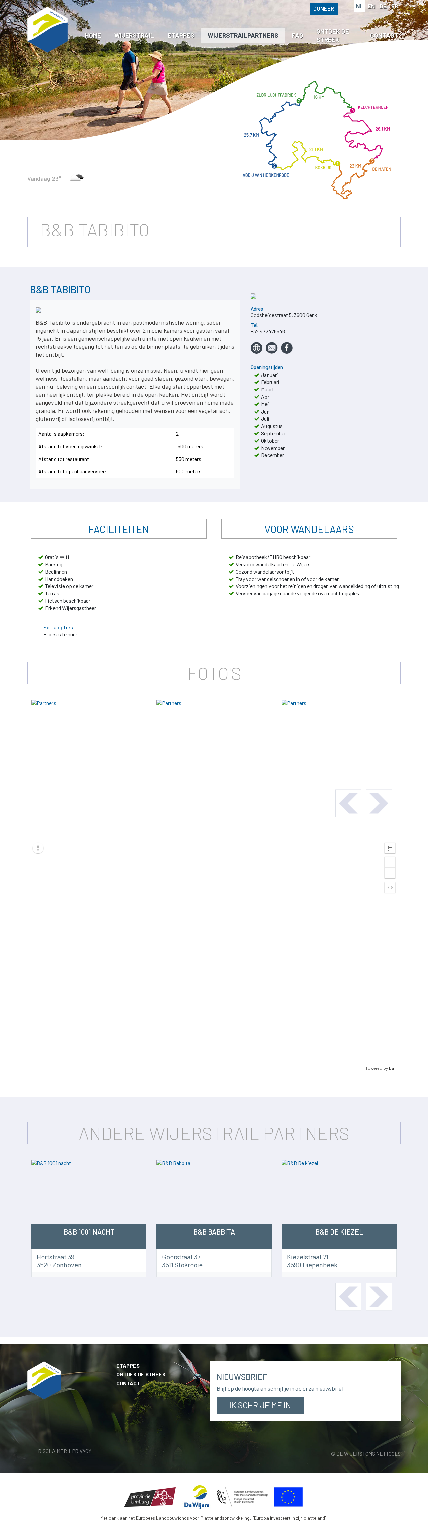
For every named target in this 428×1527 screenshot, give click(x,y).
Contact (128, 1383)
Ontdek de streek (141, 1374)
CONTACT (384, 35)
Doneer (323, 8)
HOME (93, 35)
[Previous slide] (348, 803)
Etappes (128, 1365)
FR (394, 6)
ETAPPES (181, 35)
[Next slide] (379, 803)
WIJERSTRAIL (134, 35)
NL (359, 6)
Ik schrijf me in (260, 1405)
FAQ (297, 35)
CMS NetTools (383, 1454)
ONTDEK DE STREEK (332, 35)
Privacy (81, 1451)
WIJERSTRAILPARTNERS (243, 35)
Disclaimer (52, 1451)
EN (371, 6)
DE (383, 6)
